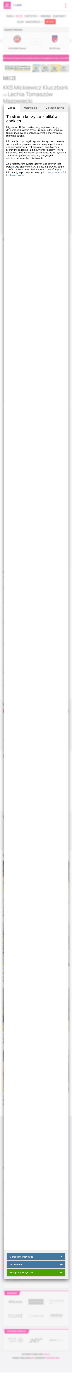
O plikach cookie (55, 107)
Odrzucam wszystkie (21, 1256)
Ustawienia (30, 107)
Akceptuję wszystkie (21, 1272)
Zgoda (11, 107)
